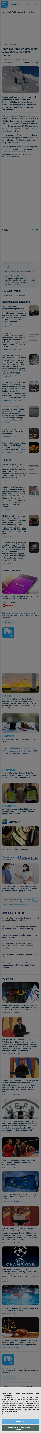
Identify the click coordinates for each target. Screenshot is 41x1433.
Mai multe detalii (14, 1412)
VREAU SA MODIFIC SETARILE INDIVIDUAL (20, 1428)
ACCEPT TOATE (20, 1422)
